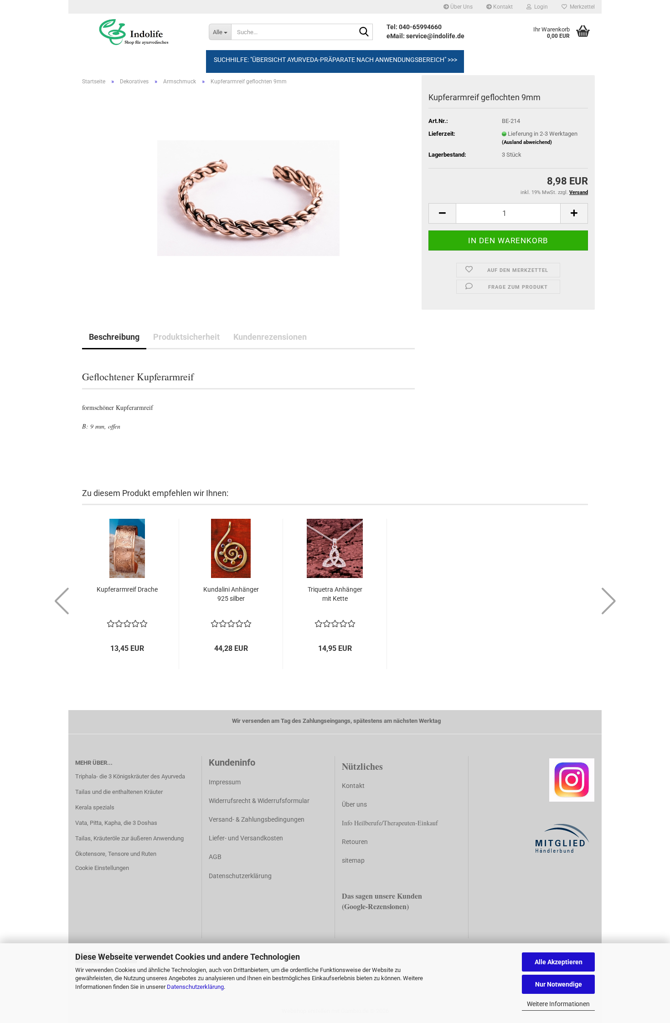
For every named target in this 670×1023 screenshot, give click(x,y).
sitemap (353, 860)
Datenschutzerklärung (195, 986)
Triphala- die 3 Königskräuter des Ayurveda (130, 776)
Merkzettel (581, 7)
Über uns (354, 804)
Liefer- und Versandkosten (246, 838)
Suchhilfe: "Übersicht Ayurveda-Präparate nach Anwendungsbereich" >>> (335, 59)
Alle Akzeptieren (558, 962)
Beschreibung (114, 337)
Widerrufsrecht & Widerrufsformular (259, 800)
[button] (442, 213)
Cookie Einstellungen (102, 867)
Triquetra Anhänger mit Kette (335, 594)
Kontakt (502, 7)
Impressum (225, 782)
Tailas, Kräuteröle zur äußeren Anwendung (129, 838)
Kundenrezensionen (270, 337)
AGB (215, 856)
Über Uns (461, 7)
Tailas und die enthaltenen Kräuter (119, 791)
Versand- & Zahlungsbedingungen (256, 819)
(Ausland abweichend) (527, 142)
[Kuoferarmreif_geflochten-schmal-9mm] (248, 194)
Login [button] (539, 7)
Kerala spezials (94, 807)
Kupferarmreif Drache (127, 589)
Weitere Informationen (558, 1004)
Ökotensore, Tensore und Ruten (115, 853)
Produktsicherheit (186, 337)
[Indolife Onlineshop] (135, 32)
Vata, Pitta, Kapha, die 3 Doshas (116, 822)
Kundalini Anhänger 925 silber (231, 594)
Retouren (355, 841)
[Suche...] (364, 32)
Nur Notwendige (558, 984)
